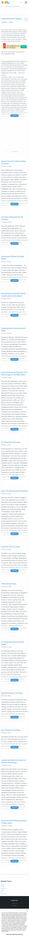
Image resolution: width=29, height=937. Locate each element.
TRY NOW (23, 46)
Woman (2, 886)
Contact (14, 905)
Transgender (3, 893)
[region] (14, 923)
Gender (5, 66)
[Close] (27, 910)
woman (13, 77)
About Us (14, 903)
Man (2, 892)
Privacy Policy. (5, 931)
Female (2, 890)
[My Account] (26, 2)
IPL (2, 6)
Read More (14, 204)
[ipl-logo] (6, 3)
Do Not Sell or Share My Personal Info (14, 934)
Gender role (3, 888)
